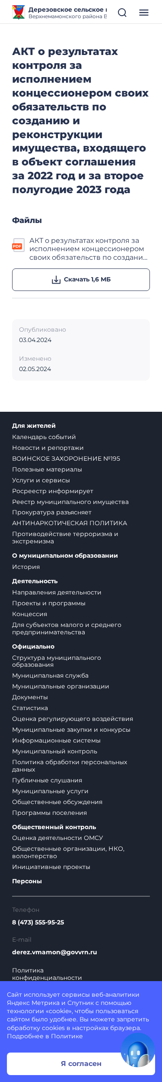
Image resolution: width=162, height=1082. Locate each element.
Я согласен (81, 1063)
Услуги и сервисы (41, 480)
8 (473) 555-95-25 (38, 922)
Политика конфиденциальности (47, 974)
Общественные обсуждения (57, 802)
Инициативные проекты (51, 867)
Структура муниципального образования (56, 661)
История (26, 567)
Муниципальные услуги (50, 791)
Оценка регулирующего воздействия (72, 719)
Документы (30, 697)
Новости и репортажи (48, 448)
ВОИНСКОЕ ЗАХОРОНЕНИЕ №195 (66, 458)
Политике (67, 1036)
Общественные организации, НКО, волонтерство (68, 852)
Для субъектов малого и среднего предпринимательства (66, 628)
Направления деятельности (57, 592)
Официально (33, 646)
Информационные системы (56, 740)
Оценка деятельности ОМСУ (57, 838)
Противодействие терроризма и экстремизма (65, 537)
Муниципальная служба (50, 675)
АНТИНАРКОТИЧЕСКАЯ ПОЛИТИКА (69, 523)
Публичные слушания (47, 780)
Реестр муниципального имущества (70, 502)
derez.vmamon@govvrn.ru (54, 952)
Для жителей (34, 426)
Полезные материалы (47, 469)
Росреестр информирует (52, 491)
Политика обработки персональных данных (69, 765)
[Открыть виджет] (138, 1050)
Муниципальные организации (60, 686)
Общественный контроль (54, 827)
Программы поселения (49, 813)
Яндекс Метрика (33, 1003)
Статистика (30, 708)
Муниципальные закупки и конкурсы (71, 729)
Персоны (27, 881)
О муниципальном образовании (65, 555)
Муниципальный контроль (54, 751)
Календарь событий (44, 437)
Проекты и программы (49, 603)
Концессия (29, 614)
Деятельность (34, 581)
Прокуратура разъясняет (52, 512)
